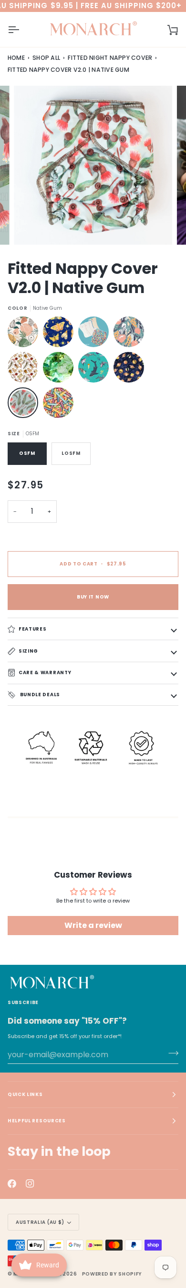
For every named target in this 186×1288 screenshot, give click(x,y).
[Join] (170, 1053)
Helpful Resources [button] (37, 1121)
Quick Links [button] (25, 1094)
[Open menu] (22, 29)
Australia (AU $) (40, 1222)
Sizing (28, 650)
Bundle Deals (39, 694)
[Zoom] (31, 226)
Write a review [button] (93, 925)
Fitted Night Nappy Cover (110, 58)
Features (32, 628)
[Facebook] (12, 1183)
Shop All (46, 58)
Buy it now (93, 597)
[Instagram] (30, 1183)
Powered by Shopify (112, 1274)
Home (16, 58)
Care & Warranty (45, 672)
